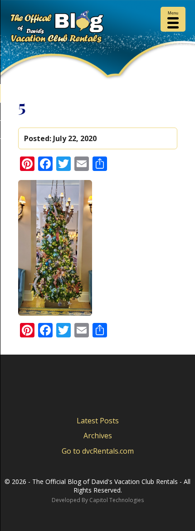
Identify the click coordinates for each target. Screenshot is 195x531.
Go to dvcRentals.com (98, 451)
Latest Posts (98, 421)
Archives (97, 436)
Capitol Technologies (116, 500)
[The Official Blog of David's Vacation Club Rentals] (97, 28)
